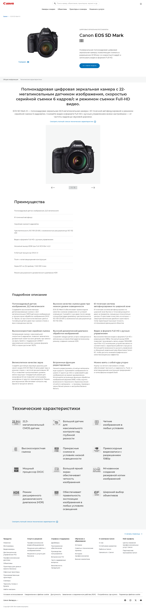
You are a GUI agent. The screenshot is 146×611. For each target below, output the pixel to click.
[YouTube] (141, 600)
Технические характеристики (31, 79)
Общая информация (10, 79)
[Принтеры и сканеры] (88, 9)
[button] (53, 188)
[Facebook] (125, 600)
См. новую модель (90, 65)
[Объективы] (68, 9)
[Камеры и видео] (56, 9)
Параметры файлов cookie (129, 594)
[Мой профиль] (141, 4)
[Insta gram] (130, 600)
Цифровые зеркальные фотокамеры (93, 29)
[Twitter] (135, 600)
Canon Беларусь (10, 600)
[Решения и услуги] (105, 9)
